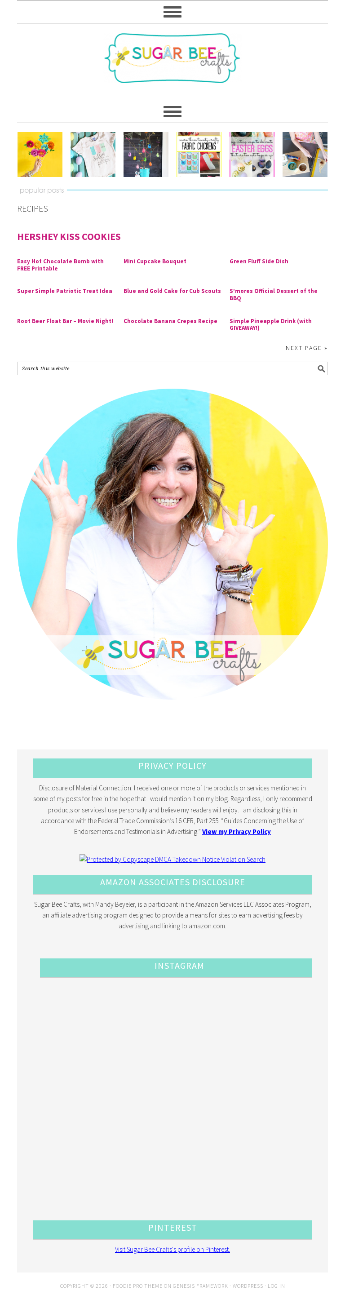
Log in (276, 1285)
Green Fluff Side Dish (259, 261)
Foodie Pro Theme (138, 1285)
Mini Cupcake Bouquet (155, 261)
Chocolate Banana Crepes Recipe (170, 321)
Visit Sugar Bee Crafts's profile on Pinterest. (172, 1249)
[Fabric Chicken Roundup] (199, 154)
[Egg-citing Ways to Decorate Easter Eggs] (252, 154)
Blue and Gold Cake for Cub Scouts (172, 291)
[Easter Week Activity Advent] (146, 154)
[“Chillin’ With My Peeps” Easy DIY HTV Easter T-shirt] (93, 154)
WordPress (248, 1285)
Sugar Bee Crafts (172, 66)
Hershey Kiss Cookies (69, 236)
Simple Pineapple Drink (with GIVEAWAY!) (271, 324)
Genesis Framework (200, 1285)
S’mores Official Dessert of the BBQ (274, 294)
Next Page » (307, 348)
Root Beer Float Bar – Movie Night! (65, 321)
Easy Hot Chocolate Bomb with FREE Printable (60, 264)
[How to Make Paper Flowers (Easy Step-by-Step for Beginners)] (39, 154)
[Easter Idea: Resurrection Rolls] (305, 154)
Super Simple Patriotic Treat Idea (64, 291)
